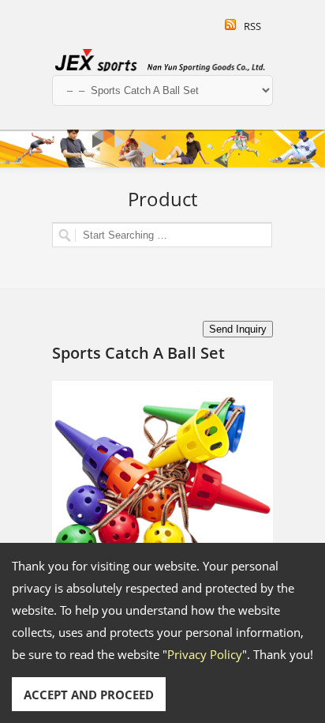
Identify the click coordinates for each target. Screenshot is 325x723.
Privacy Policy (204, 654)
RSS (252, 26)
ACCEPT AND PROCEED (89, 694)
